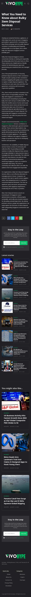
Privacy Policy (20, 247)
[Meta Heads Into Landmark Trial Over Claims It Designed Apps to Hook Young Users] (7, 279)
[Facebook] (9, 218)
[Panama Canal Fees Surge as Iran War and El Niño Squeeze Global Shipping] (7, 294)
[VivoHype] (11, 29)
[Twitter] (13, 218)
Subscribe (23, 243)
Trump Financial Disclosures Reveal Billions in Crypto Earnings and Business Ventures (20, 366)
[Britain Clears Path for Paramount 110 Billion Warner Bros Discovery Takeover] (7, 307)
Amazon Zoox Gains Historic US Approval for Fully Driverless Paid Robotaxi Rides (21, 322)
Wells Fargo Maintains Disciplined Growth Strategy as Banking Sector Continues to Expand (20, 336)
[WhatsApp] (20, 218)
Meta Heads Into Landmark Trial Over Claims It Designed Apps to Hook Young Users (21, 280)
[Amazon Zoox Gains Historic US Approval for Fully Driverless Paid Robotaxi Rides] (7, 321)
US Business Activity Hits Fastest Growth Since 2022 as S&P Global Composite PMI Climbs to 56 (21, 265)
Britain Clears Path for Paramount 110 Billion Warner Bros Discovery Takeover (20, 307)
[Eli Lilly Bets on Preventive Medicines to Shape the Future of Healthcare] (7, 351)
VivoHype (17, 29)
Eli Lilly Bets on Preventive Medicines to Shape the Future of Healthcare (21, 352)
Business (16, 260)
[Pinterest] (17, 218)
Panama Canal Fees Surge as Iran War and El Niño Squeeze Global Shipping (21, 293)
